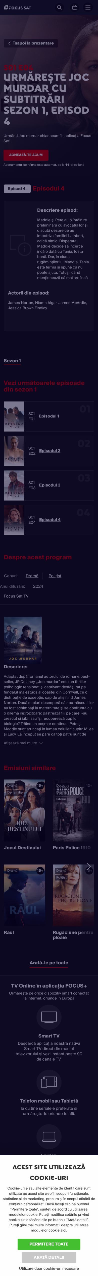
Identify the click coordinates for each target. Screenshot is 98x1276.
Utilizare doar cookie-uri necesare (49, 1268)
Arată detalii (49, 1257)
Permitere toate (49, 1244)
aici (63, 1230)
